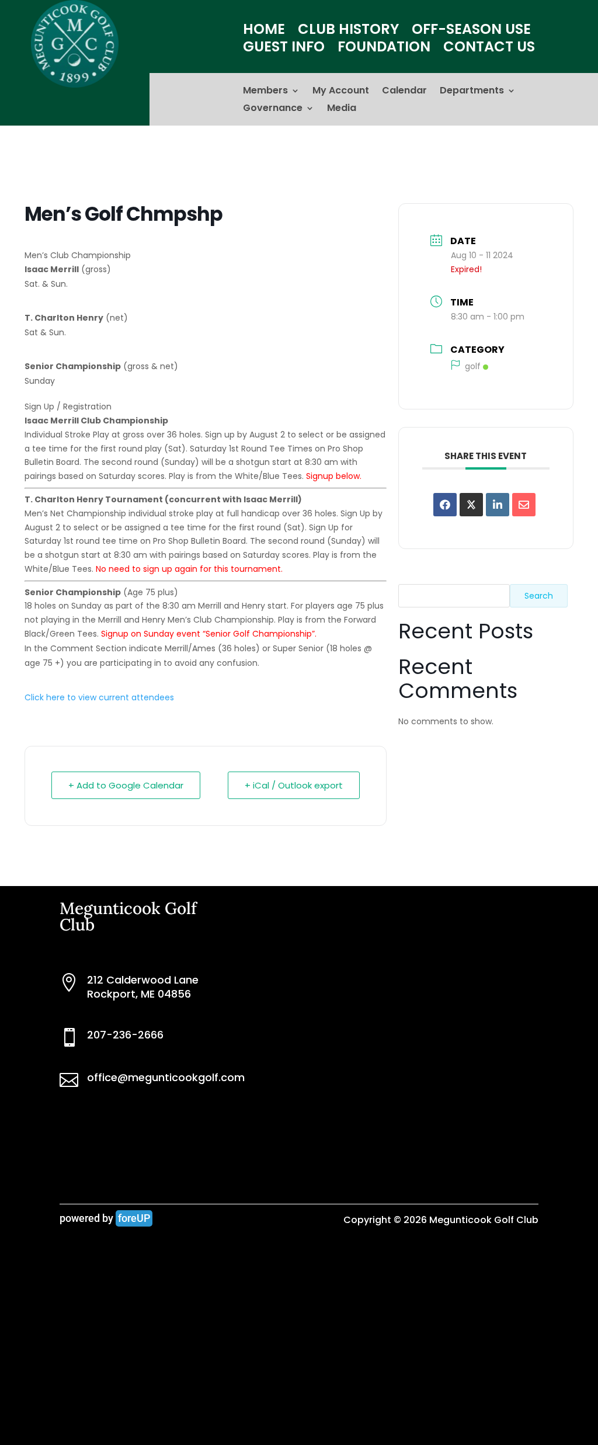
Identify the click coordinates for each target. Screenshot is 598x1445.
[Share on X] (471, 504)
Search (538, 596)
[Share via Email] (524, 504)
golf (473, 366)
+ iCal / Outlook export (294, 785)
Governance (273, 109)
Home (264, 31)
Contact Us (489, 49)
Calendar (404, 91)
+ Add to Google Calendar (125, 785)
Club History (348, 31)
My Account (340, 91)
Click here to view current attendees (99, 697)
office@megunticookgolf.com (166, 1077)
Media (341, 109)
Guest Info (284, 49)
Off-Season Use (471, 31)
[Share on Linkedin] (497, 504)
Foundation (384, 49)
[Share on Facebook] (445, 504)
